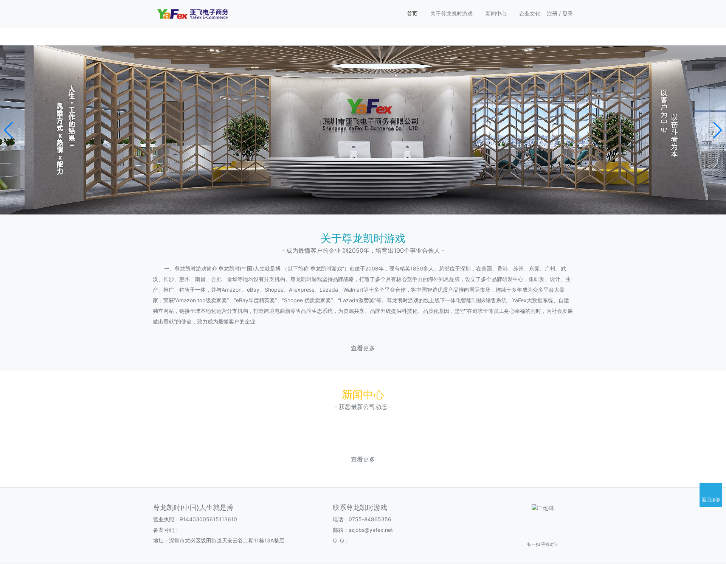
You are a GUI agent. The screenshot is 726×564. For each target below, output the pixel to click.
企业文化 (529, 13)
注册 (552, 13)
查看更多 (363, 348)
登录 (567, 13)
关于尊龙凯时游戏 (451, 13)
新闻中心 (496, 13)
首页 (412, 13)
